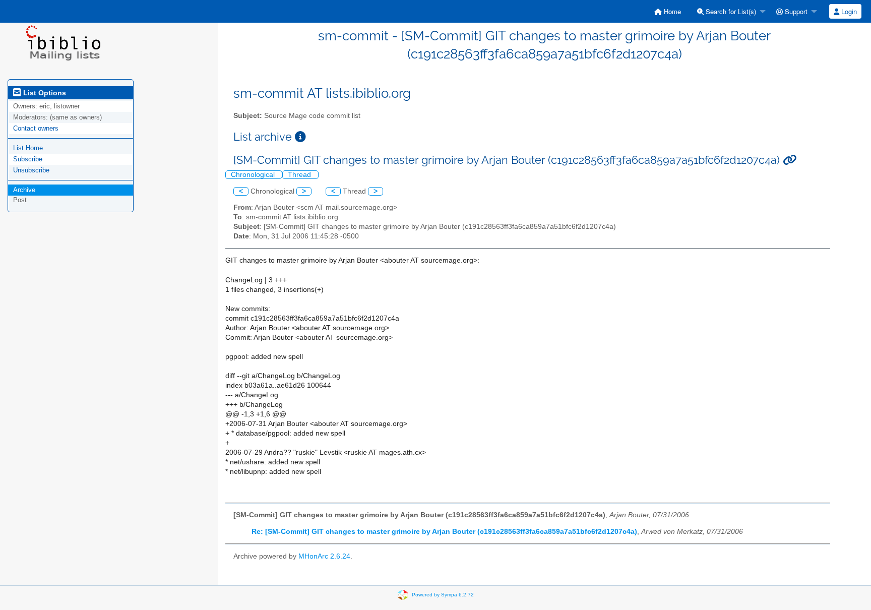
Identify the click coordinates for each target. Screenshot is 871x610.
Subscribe (27, 159)
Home (671, 11)
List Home (28, 148)
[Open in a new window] (300, 137)
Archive (24, 190)
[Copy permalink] (789, 160)
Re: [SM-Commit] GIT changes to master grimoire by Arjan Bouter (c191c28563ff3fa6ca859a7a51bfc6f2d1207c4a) (444, 531)
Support (795, 11)
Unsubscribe (31, 170)
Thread (300, 174)
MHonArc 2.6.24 (324, 556)
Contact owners (35, 128)
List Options (43, 93)
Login (848, 11)
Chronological (254, 174)
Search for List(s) (730, 11)
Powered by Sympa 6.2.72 (443, 594)
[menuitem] (667, 11)
